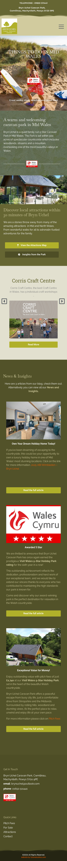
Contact (7, 836)
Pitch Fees (54, 718)
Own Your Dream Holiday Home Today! (33, 443)
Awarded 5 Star (33, 547)
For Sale (8, 827)
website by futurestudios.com (33, 857)
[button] (5, 301)
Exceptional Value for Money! (33, 670)
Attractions (9, 832)
